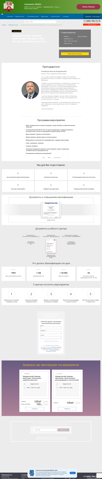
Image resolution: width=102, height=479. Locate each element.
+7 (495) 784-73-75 (91, 21)
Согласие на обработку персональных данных (51, 347)
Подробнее (35, 408)
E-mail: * (42, 335)
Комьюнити (10, 16)
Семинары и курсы (19, 16)
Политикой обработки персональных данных (53, 350)
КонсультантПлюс (55, 16)
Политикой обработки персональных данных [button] (50, 475)
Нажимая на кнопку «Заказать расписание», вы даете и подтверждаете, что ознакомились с (51, 348)
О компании (66, 16)
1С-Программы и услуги (33, 16)
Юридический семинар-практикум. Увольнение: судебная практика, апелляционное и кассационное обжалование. (34, 380)
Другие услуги (44, 16)
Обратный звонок (92, 24)
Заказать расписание (51, 341)
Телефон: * (43, 330)
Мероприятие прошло (75, 54)
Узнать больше (88, 7)
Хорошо (73, 473)
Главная (4, 25)
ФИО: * (42, 325)
